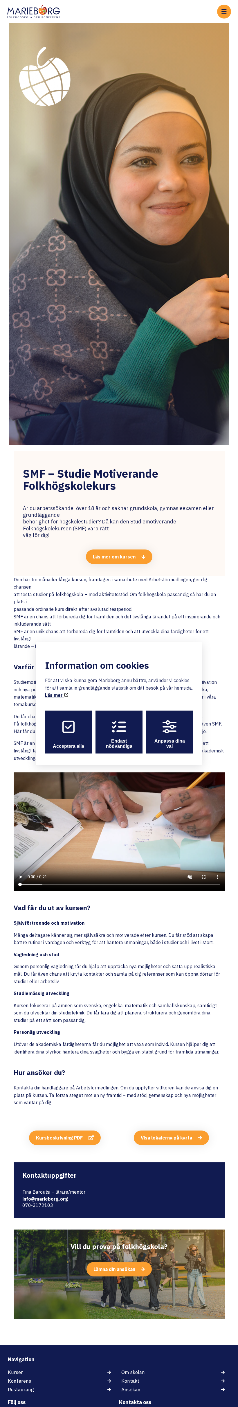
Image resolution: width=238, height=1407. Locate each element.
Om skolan (133, 1372)
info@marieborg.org (45, 1199)
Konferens (19, 1381)
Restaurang (21, 1389)
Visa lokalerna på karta (166, 1138)
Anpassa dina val (169, 743)
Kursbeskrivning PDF (59, 1138)
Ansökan (130, 1389)
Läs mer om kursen (114, 557)
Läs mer (54, 695)
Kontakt (130, 1381)
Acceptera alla (68, 745)
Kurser (15, 1372)
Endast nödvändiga (119, 743)
